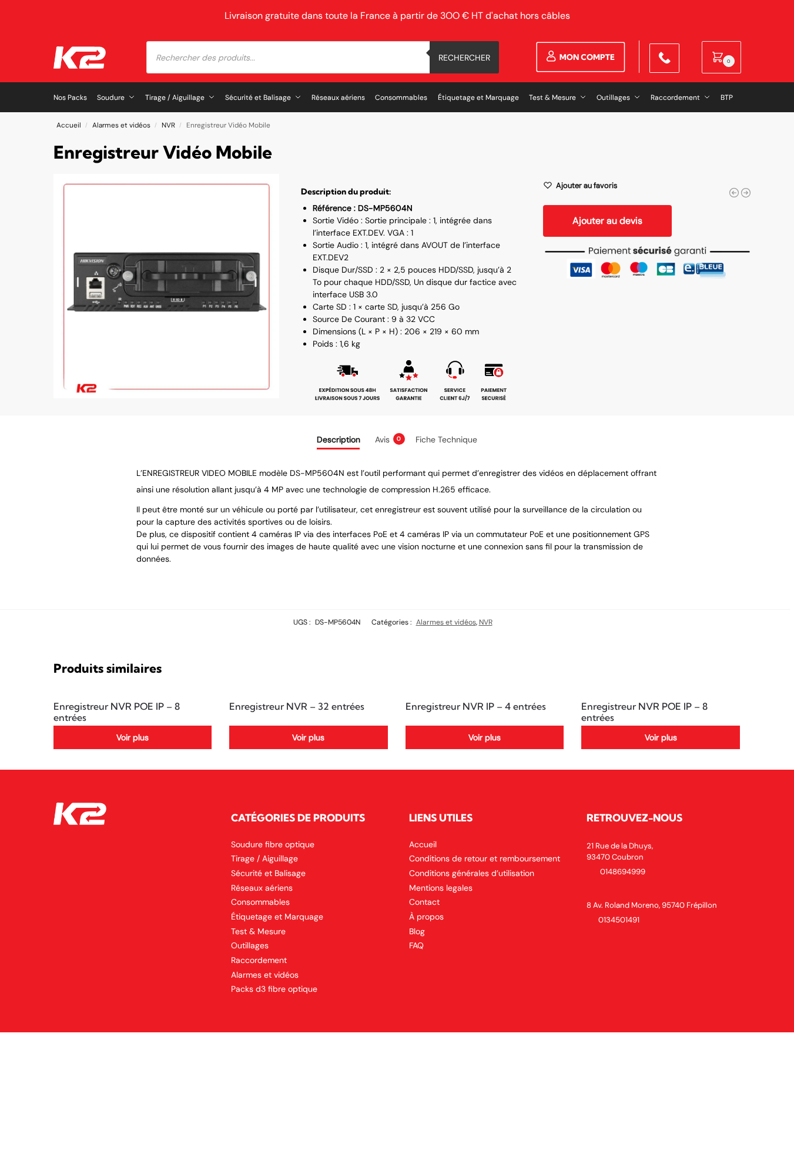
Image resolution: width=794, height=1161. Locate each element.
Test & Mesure (258, 931)
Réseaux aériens (262, 888)
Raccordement (259, 960)
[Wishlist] (194, 710)
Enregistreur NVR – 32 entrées (296, 706)
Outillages (250, 945)
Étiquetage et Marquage (277, 916)
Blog (417, 931)
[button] (721, 57)
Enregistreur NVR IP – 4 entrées (476, 706)
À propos (426, 916)
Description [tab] (338, 439)
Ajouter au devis (607, 220)
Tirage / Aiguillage (264, 858)
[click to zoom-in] (166, 286)
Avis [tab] (388, 439)
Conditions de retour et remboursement (484, 858)
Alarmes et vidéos (121, 125)
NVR (168, 125)
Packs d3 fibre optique (274, 989)
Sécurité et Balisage (268, 873)
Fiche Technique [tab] (446, 439)
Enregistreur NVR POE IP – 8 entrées (116, 712)
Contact (424, 902)
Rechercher (464, 57)
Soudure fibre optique (272, 844)
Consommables (260, 902)
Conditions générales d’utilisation (471, 873)
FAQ (416, 945)
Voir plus (132, 737)
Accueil (68, 125)
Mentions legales (441, 888)
